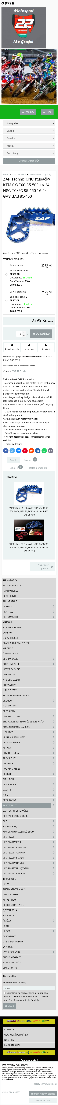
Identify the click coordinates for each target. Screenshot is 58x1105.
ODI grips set (10, 637)
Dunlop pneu (10, 894)
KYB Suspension (12, 952)
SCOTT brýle (10, 595)
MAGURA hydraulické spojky (19, 831)
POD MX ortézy (11, 768)
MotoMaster (10, 616)
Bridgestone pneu (13, 904)
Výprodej (8, 946)
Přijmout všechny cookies (43, 1093)
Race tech (9, 915)
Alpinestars (10, 601)
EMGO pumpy (10, 967)
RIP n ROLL (8, 779)
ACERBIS (7, 606)
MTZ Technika (11, 752)
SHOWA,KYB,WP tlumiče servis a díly (23, 721)
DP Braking (9, 674)
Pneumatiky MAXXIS (14, 889)
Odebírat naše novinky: (14, 982)
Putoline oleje (11, 663)
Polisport (9, 763)
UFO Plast (8, 836)
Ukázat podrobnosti (11, 1092)
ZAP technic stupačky (15, 810)
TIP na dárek (10, 580)
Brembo (7, 700)
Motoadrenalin (12, 585)
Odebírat (9, 1006)
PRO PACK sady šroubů (15, 815)
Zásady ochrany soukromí (45, 1083)
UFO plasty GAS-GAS (14, 873)
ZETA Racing (10, 800)
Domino (7, 632)
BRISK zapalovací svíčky (16, 695)
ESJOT (6, 925)
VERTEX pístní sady (14, 737)
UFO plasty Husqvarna (16, 868)
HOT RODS (8, 732)
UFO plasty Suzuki (13, 857)
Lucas (6, 883)
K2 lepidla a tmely (13, 627)
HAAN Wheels (10, 590)
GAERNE (7, 789)
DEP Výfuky (9, 936)
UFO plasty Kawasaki (15, 847)
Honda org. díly (12, 962)
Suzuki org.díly (12, 957)
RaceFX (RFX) (10, 826)
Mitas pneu (9, 899)
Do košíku (42, 333)
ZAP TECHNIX (10, 805)
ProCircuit (9, 758)
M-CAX (6, 931)
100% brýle (9, 878)
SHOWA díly (9, 684)
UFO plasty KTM (12, 842)
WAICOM (7, 622)
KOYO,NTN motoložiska (16, 726)
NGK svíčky (9, 705)
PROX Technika (11, 742)
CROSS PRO (9, 711)
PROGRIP (7, 773)
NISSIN (6, 794)
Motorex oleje (11, 669)
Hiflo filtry (10, 690)
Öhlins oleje (10, 653)
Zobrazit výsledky (28, 160)
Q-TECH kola (10, 910)
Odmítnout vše (43, 1100)
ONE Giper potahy (13, 941)
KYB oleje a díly (12, 679)
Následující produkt (43, 566)
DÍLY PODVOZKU (11, 716)
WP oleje (8, 648)
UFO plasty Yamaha (14, 852)
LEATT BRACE (10, 784)
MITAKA (7, 747)
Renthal (8, 611)
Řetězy (7, 920)
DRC (5, 821)
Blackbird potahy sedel (17, 643)
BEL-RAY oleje (10, 658)
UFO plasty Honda (13, 863)
